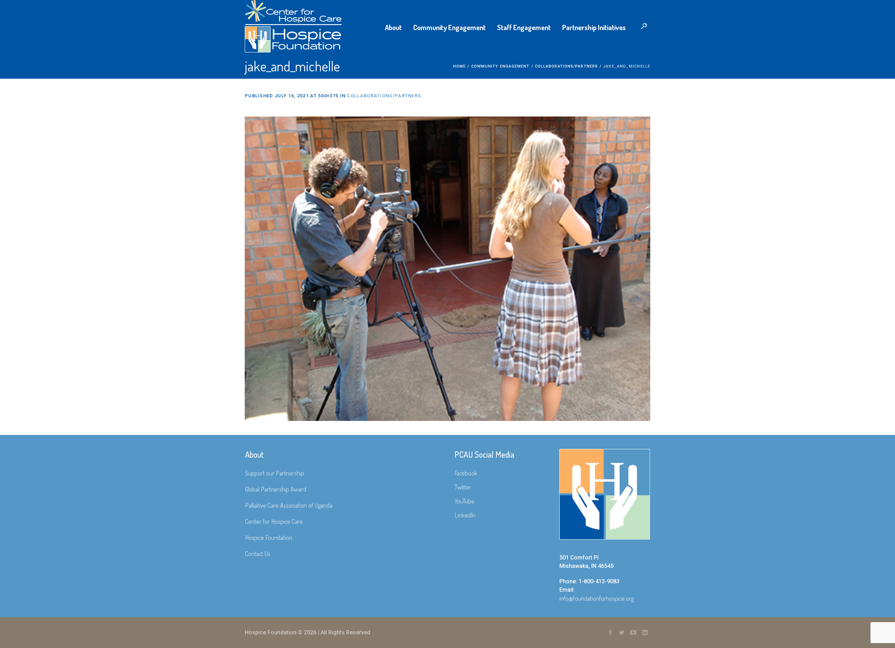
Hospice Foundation (268, 537)
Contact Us (257, 553)
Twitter (462, 487)
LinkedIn (464, 515)
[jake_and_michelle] (447, 269)
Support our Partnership (274, 473)
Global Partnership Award (275, 489)
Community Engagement (500, 66)
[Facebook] (610, 632)
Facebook (465, 473)
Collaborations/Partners (566, 66)
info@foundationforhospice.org (596, 598)
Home (459, 66)
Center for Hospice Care (274, 521)
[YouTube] (633, 632)
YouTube (464, 501)
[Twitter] (621, 632)
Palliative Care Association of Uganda (288, 505)
